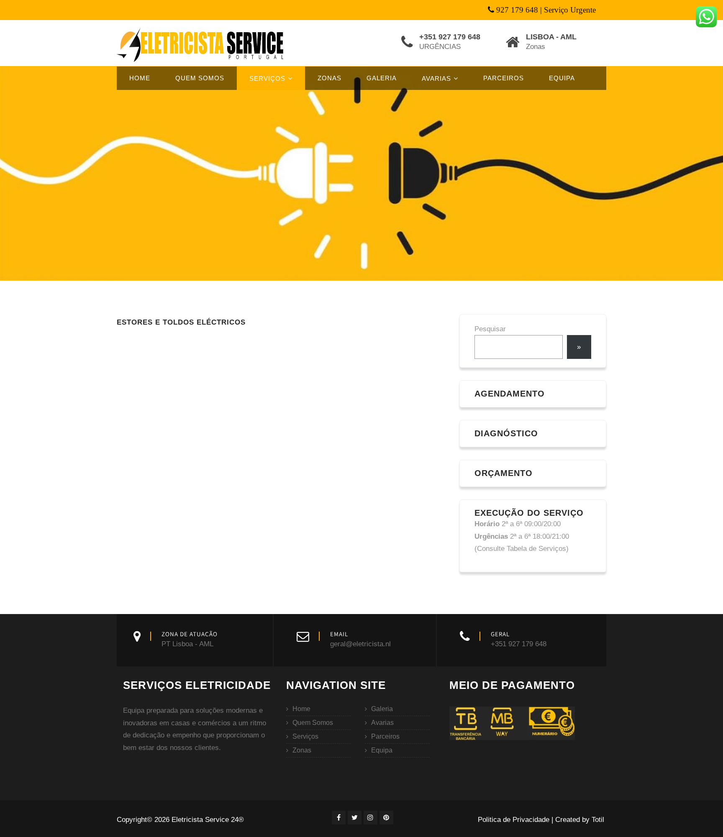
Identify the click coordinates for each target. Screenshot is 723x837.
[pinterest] (386, 817)
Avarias (436, 78)
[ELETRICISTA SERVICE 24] (201, 44)
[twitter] (355, 817)
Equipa (562, 78)
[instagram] (370, 817)
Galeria (382, 78)
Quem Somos (199, 78)
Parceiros (503, 78)
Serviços (267, 78)
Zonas (329, 78)
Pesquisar (490, 329)
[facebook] (339, 817)
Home (139, 78)
